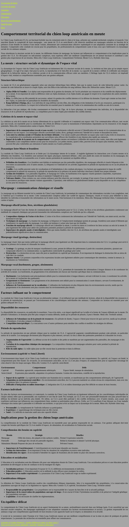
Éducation (5, 17)
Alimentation (6, 14)
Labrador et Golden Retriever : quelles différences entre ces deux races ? (29, 522)
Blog (3, 28)
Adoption (5, 10)
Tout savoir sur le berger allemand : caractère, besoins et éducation (27, 525)
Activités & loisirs (8, 7)
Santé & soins (6, 24)
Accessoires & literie (9, 3)
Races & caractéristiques (10, 21)
